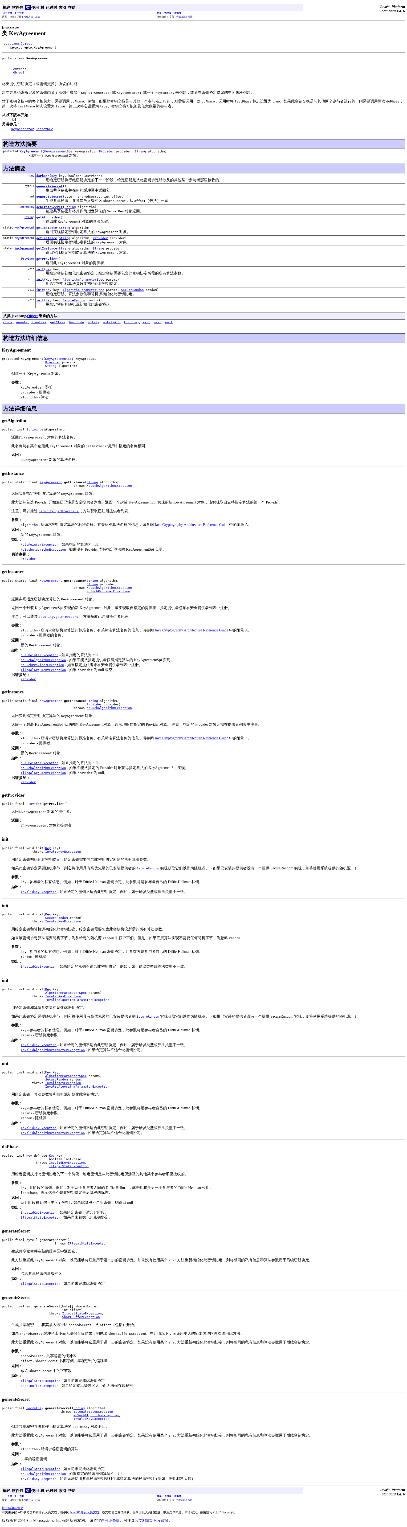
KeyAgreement (31, 151)
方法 (37, 16)
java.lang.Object (17, 43)
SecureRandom (132, 290)
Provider (106, 151)
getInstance (46, 227)
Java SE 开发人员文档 (84, 1512)
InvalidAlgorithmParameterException (77, 1000)
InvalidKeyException (63, 851)
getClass (57, 322)
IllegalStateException (69, 1166)
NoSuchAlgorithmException (109, 485)
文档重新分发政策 (153, 1521)
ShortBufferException (81, 1317)
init (40, 269)
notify (93, 322)
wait (146, 322)
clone (7, 322)
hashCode (76, 322)
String (140, 151)
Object (18, 72)
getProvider (46, 259)
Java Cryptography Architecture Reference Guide (191, 525)
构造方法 (28, 16)
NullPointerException (39, 544)
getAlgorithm (47, 217)
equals (22, 322)
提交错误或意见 (12, 1508)
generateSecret (49, 186)
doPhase (42, 176)
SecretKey (27, 207)
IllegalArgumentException (43, 670)
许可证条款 (110, 1521)
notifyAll (111, 322)
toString (131, 322)
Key (31, 175)
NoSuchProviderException (108, 591)
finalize (38, 322)
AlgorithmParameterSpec (83, 279)
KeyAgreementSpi (58, 151)
